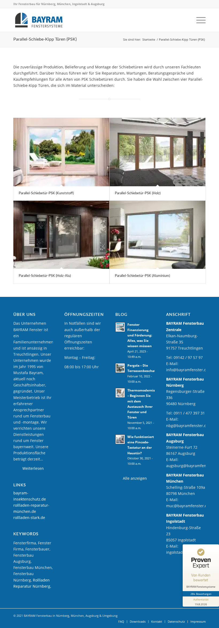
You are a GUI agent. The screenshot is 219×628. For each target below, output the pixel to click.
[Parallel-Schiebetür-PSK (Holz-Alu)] (61, 235)
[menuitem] (200, 20)
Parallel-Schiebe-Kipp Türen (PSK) (45, 39)
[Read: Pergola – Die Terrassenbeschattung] (120, 368)
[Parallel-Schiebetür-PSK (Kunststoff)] (61, 152)
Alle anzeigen (135, 478)
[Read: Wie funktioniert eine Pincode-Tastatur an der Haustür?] (120, 439)
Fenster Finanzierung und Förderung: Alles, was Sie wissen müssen (139, 335)
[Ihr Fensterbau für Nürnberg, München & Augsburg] (38, 20)
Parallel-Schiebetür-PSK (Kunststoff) (46, 193)
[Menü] (200, 20)
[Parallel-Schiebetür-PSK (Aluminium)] (157, 235)
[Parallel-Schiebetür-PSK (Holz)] (157, 152)
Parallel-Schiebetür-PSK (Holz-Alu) (45, 276)
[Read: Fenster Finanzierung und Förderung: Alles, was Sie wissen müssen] (120, 327)
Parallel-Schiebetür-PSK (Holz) (138, 193)
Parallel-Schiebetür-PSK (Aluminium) (142, 276)
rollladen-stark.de (29, 517)
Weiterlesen (33, 468)
